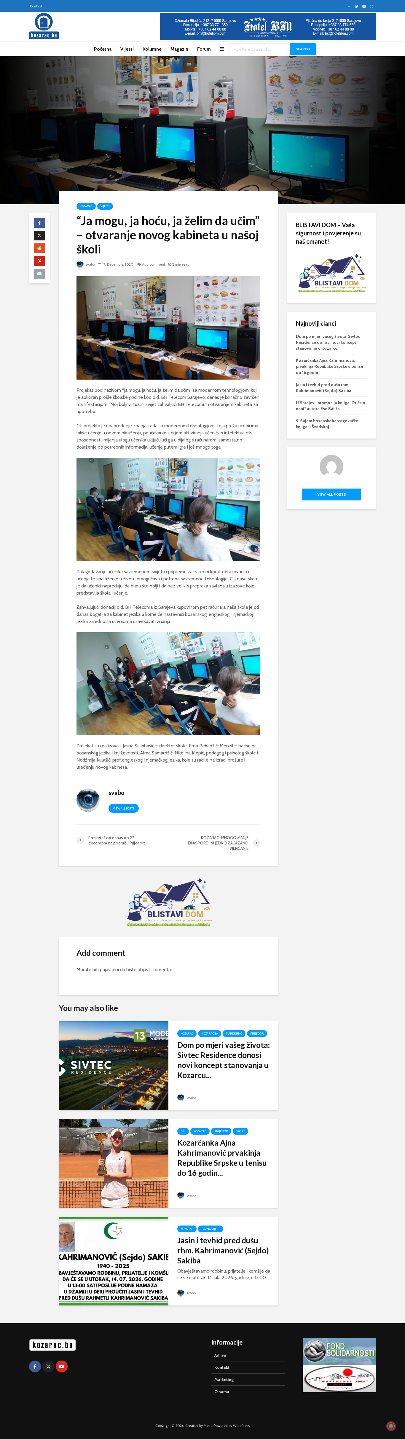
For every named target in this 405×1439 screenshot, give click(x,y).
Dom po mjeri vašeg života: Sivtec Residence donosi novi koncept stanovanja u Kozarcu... (223, 1060)
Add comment (153, 264)
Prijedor (257, 1033)
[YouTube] (62, 1366)
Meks (208, 1425)
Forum (204, 49)
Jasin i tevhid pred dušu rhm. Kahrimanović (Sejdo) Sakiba (223, 1250)
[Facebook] (35, 1366)
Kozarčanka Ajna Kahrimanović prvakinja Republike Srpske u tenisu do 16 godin (329, 366)
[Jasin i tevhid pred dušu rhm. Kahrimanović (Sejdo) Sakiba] (113, 1260)
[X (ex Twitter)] (48, 1366)
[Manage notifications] (391, 1426)
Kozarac (86, 206)
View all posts (123, 808)
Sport (240, 1131)
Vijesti (127, 49)
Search (303, 49)
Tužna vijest (210, 1229)
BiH (183, 1131)
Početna (102, 49)
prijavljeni (109, 969)
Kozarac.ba (209, 1033)
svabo (90, 264)
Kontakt (36, 6)
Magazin (179, 49)
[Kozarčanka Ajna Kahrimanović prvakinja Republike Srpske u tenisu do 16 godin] (113, 1163)
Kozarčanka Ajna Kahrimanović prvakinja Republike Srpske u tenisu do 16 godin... (222, 1158)
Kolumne (152, 49)
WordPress (241, 1425)
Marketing (234, 1033)
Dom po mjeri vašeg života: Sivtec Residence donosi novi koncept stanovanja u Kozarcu (328, 342)
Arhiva (220, 1355)
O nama (221, 1391)
